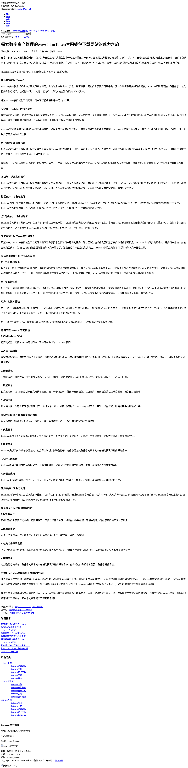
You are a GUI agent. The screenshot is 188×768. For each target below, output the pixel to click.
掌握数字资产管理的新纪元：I (22, 613)
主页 (17, 37)
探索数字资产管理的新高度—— (15, 645)
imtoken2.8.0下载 (8, 630)
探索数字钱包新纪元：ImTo (13, 639)
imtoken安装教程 (20, 31)
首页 (8, 14)
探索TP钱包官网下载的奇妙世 (14, 648)
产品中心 (26, 37)
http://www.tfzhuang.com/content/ (29, 607)
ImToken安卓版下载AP (11, 627)
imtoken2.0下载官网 (9, 652)
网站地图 (59, 760)
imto (8, 16)
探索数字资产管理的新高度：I (14, 636)
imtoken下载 (6, 663)
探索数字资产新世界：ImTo (13, 624)
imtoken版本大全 (47, 31)
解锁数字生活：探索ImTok (13, 633)
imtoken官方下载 (23, 9)
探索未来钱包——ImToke (20, 610)
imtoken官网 (34, 31)
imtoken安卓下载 (18, 672)
